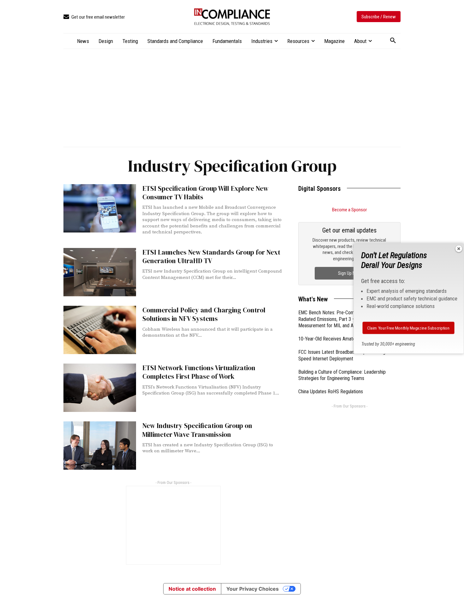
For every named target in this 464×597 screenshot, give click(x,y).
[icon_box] (94, 17)
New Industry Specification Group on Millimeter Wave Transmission (197, 430)
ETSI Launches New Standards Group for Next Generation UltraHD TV (211, 256)
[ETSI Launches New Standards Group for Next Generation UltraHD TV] (99, 272)
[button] (393, 40)
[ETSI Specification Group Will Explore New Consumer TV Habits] (99, 208)
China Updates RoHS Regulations (330, 392)
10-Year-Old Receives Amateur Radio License (343, 339)
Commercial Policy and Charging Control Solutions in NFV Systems (203, 314)
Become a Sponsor (349, 210)
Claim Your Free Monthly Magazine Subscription (408, 327)
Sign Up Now (349, 273)
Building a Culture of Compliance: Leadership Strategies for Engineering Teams (342, 375)
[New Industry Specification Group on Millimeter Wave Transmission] (99, 445)
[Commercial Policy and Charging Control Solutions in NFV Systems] (99, 330)
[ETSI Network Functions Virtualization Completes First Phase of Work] (99, 388)
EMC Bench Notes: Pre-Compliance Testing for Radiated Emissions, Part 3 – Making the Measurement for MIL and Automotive (344, 319)
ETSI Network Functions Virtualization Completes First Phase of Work (198, 372)
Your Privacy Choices (252, 589)
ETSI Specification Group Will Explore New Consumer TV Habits (205, 193)
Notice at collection (192, 589)
